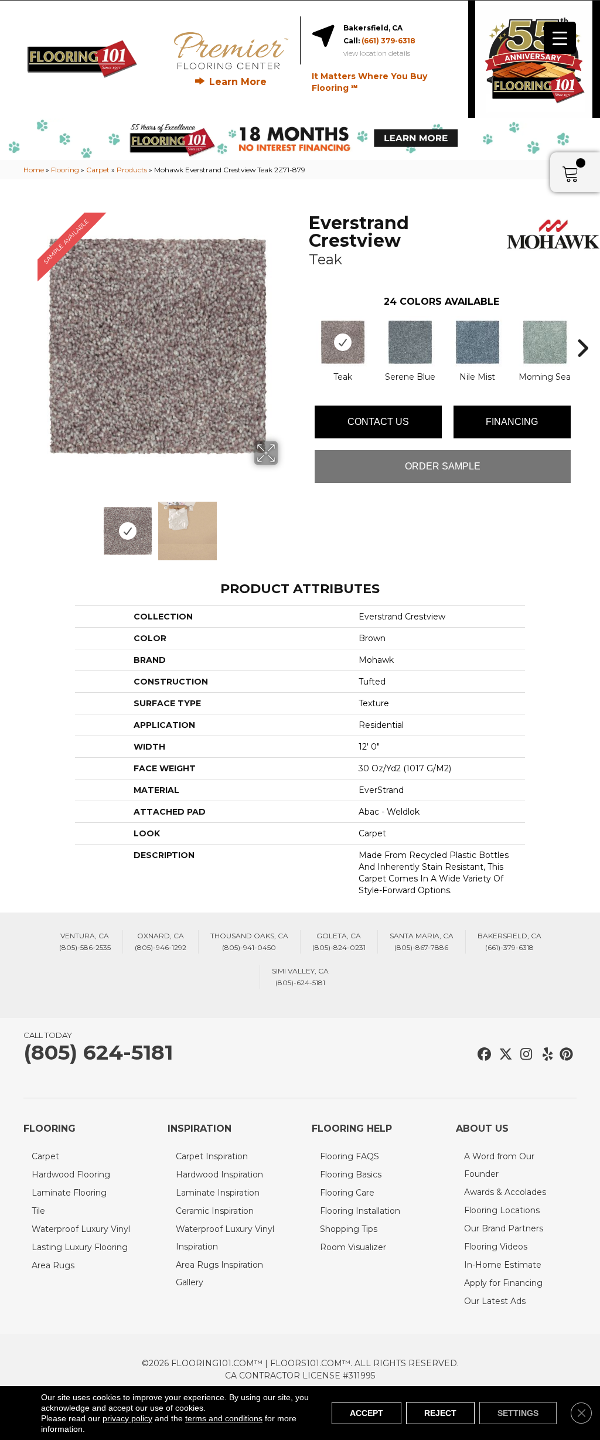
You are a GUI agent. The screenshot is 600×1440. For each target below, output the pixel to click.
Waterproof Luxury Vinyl (81, 1229)
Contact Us (378, 422)
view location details (376, 53)
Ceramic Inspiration (215, 1211)
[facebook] (482, 1054)
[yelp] (544, 1054)
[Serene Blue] (410, 342)
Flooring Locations (502, 1210)
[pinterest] (564, 1054)
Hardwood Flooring (71, 1174)
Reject (440, 1413)
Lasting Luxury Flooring (80, 1247)
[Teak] (342, 342)
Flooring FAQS (349, 1156)
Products (132, 169)
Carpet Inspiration (212, 1156)
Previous (29, 525)
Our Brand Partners (503, 1228)
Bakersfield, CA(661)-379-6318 (509, 941)
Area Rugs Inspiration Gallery (219, 1273)
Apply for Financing (503, 1283)
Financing (512, 422)
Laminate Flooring (69, 1192)
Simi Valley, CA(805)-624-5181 (300, 976)
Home (33, 169)
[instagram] (523, 1054)
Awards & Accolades (505, 1192)
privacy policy (127, 1418)
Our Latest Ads (495, 1301)
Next (285, 525)
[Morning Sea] (545, 342)
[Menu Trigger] (560, 38)
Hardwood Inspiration (219, 1174)
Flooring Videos (495, 1246)
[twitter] (503, 1054)
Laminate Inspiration (218, 1192)
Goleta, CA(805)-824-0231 (339, 941)
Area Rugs (53, 1265)
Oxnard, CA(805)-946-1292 (160, 941)
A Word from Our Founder (499, 1165)
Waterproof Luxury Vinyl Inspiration (225, 1238)
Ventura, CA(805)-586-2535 (85, 941)
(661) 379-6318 (388, 40)
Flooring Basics (350, 1174)
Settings (517, 1413)
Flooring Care (347, 1192)
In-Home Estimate (502, 1264)
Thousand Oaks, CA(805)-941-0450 (249, 941)
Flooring (65, 169)
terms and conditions (223, 1418)
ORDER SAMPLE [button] (442, 466)
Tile (38, 1211)
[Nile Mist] (477, 342)
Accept (366, 1413)
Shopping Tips (348, 1229)
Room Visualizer (353, 1247)
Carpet (98, 169)
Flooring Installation (360, 1211)
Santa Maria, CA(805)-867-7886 (422, 941)
